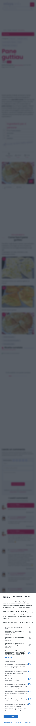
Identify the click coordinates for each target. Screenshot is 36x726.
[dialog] (18, 659)
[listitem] (18, 628)
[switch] (29, 632)
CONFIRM (11, 716)
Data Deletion (8, 722)
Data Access (18, 722)
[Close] (32, 596)
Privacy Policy (28, 722)
